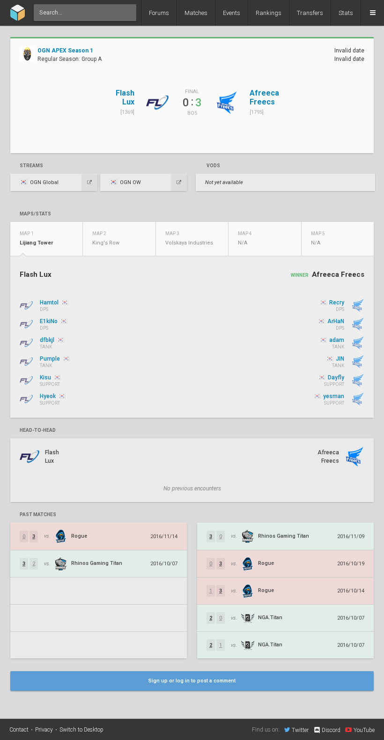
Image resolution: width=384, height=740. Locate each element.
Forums (159, 12)
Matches (196, 12)
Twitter (300, 730)
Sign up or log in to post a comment (192, 681)
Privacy (44, 730)
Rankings (268, 12)
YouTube (364, 730)
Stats (346, 12)
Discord (331, 730)
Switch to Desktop (81, 730)
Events (231, 12)
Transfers (310, 12)
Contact (19, 730)
